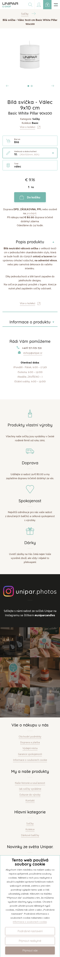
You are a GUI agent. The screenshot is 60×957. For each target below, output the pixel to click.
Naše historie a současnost (30, 783)
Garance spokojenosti (30, 754)
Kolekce (30, 829)
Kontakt (30, 800)
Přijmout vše (30, 950)
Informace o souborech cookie (30, 760)
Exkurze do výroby (30, 794)
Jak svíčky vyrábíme (30, 789)
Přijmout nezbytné (30, 940)
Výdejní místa (30, 748)
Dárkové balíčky (30, 835)
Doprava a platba (30, 742)
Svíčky (30, 823)
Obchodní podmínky (30, 736)
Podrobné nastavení (30, 931)
